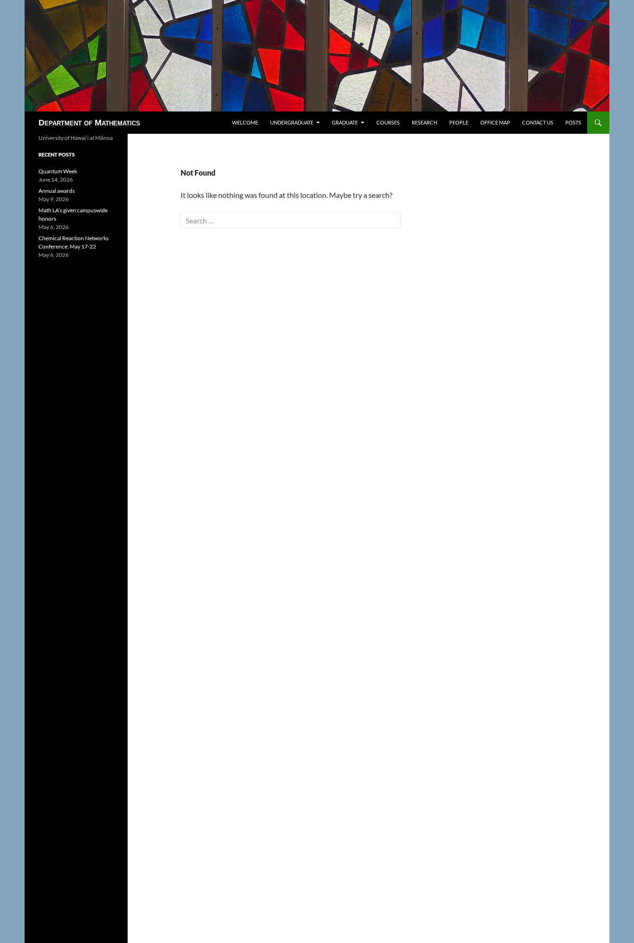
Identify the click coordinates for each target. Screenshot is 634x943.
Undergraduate (291, 122)
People (458, 122)
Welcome (245, 122)
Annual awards (57, 190)
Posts (573, 122)
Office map (495, 122)
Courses (388, 122)
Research (424, 122)
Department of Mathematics (89, 122)
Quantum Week (58, 171)
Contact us (537, 122)
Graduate (345, 122)
